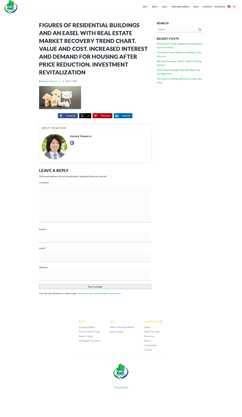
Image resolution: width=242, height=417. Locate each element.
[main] (121, 159)
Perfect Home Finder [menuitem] (89, 331)
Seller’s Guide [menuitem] (116, 331)
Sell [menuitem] (164, 6)
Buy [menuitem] (145, 6)
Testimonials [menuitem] (150, 345)
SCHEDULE (220, 6)
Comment (44, 182)
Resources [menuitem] (149, 336)
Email (42, 248)
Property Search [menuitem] (87, 327)
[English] (230, 7)
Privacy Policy (121, 387)
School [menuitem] (147, 340)
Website (43, 267)
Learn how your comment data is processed (99, 293)
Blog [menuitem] (196, 6)
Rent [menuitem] (155, 6)
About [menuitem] (147, 327)
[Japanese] (235, 7)
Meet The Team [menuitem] (152, 331)
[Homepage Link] (11, 6)
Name (43, 229)
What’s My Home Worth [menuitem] (122, 327)
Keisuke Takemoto (49, 81)
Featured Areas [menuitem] (180, 6)
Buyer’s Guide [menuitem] (86, 336)
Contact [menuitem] (207, 6)
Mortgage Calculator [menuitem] (89, 340)
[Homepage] (121, 371)
